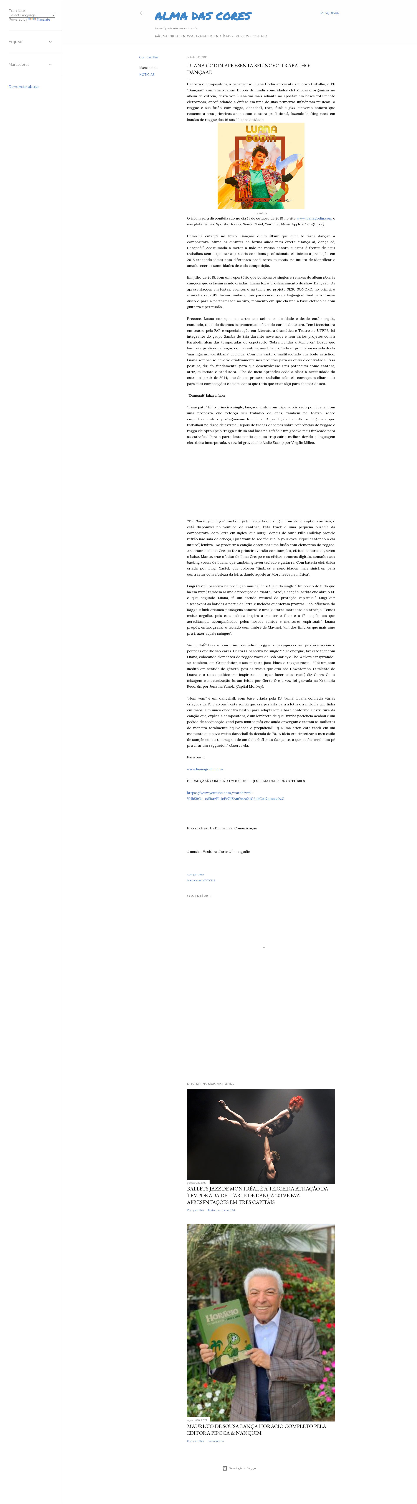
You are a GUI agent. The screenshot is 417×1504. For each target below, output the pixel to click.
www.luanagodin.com (314, 218)
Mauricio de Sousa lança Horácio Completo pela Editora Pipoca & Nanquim (256, 1429)
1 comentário (216, 1441)
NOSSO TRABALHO (198, 36)
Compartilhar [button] (149, 57)
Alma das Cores (203, 15)
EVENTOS (241, 36)
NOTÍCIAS (223, 36)
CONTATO (259, 36)
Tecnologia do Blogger (243, 1468)
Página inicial (167, 36)
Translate (43, 19)
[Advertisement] (261, 482)
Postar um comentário (222, 1210)
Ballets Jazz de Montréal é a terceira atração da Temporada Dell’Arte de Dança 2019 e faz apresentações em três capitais (257, 1195)
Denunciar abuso (24, 87)
